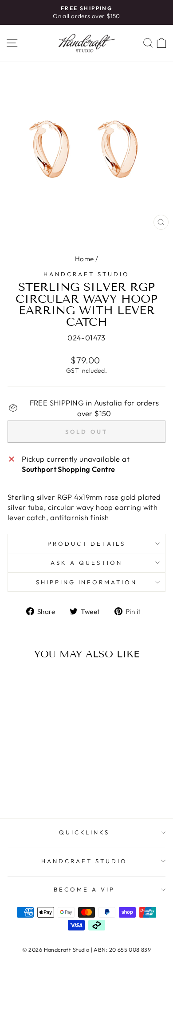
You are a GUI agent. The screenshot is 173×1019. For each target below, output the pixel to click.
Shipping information (87, 582)
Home (84, 259)
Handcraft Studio (86, 274)
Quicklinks (84, 832)
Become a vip (84, 889)
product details (86, 543)
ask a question (86, 562)
